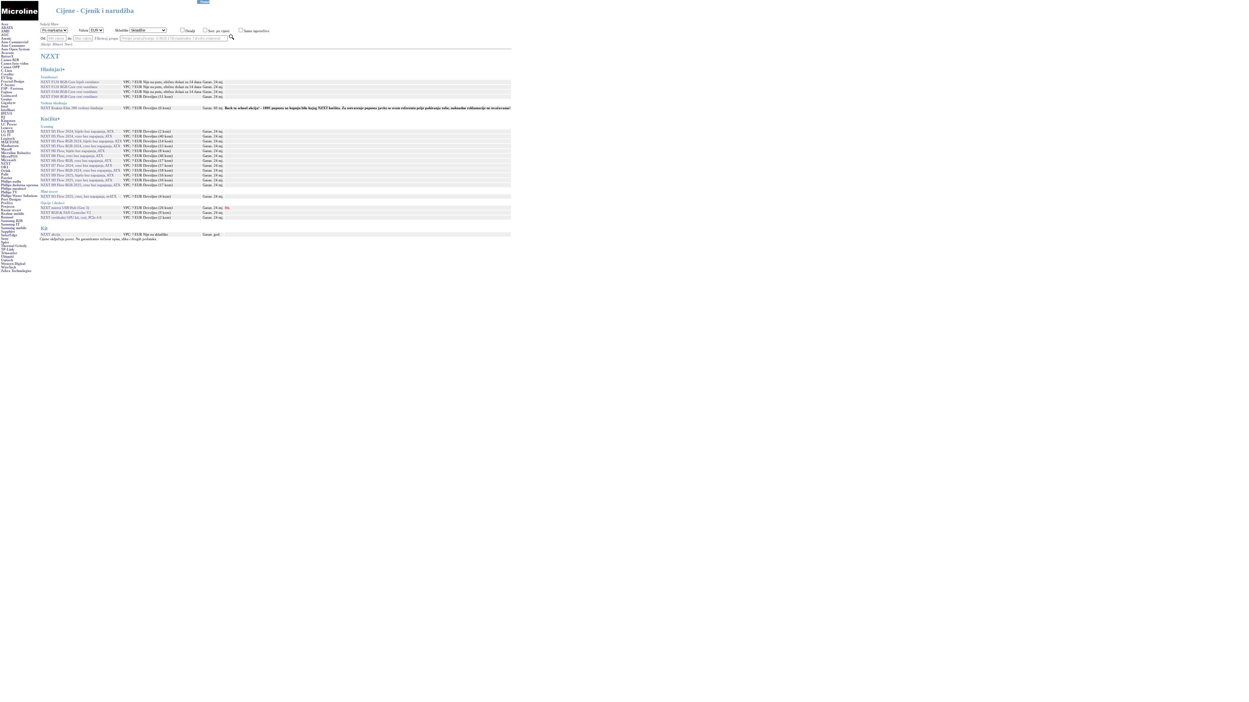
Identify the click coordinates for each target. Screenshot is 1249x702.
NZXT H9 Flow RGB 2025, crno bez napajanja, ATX (80, 185)
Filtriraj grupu (106, 38)
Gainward (9, 96)
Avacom (7, 53)
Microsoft (8, 160)
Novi (68, 44)
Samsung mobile (13, 228)
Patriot (6, 178)
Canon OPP (10, 67)
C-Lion (6, 70)
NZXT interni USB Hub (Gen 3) (65, 208)
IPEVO (6, 113)
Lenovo (7, 128)
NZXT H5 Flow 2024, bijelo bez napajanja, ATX (77, 131)
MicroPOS (9, 156)
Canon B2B (10, 60)
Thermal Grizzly (14, 246)
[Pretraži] (231, 38)
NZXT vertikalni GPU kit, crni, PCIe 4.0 (71, 217)
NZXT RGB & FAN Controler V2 (66, 212)
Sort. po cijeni (218, 31)
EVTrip (6, 78)
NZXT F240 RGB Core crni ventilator (69, 92)
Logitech (8, 138)
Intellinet (8, 110)
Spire (5, 242)
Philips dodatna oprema (19, 185)
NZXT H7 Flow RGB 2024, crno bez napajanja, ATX (80, 170)
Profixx (7, 203)
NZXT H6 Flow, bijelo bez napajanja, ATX (73, 151)
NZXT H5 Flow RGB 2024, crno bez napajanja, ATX (80, 146)
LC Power (9, 124)
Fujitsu (6, 92)
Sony (5, 238)
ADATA (7, 28)
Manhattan (10, 146)
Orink (5, 171)
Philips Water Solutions (19, 196)
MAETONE (10, 142)
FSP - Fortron (12, 88)
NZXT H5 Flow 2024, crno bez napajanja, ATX (76, 136)
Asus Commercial (14, 42)
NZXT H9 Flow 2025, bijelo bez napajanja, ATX (77, 175)
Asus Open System (15, 49)
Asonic (6, 38)
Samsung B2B (11, 221)
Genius (6, 99)
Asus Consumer (13, 45)
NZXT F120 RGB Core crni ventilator (69, 87)
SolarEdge (9, 235)
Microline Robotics (16, 153)
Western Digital (13, 264)
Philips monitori (13, 188)
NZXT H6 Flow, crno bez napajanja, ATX (72, 156)
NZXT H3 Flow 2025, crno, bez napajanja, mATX (78, 196)
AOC (5, 35)
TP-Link (7, 249)
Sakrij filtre (49, 24)
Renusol (7, 217)
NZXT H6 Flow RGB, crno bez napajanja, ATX (76, 160)
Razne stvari (11, 210)
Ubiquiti (7, 256)
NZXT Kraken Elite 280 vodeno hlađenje (72, 108)
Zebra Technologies (16, 271)
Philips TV (9, 192)
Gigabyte (8, 103)
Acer (4, 24)
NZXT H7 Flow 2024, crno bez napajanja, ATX (76, 165)
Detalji (190, 31)
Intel (4, 106)
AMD (5, 31)
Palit (4, 174)
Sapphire (8, 231)
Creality (7, 74)
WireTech (8, 267)
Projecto (8, 206)
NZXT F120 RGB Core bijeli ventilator (70, 82)
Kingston (8, 121)
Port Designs (11, 199)
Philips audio (11, 181)
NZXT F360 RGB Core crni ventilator (69, 96)
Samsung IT (10, 224)
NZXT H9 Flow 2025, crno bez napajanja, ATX (76, 180)
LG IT (6, 135)
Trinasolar (9, 253)
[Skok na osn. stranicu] (19, 19)
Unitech (7, 260)
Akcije (46, 44)
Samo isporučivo (256, 31)
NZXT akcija (50, 234)
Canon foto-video (15, 63)
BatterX (7, 56)
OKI (4, 167)
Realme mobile (12, 213)
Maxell (6, 149)
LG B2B (7, 131)
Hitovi (58, 44)
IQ (3, 117)
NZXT (6, 163)
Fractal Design (12, 81)
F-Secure (8, 85)
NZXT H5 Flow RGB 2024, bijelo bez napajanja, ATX (81, 141)
